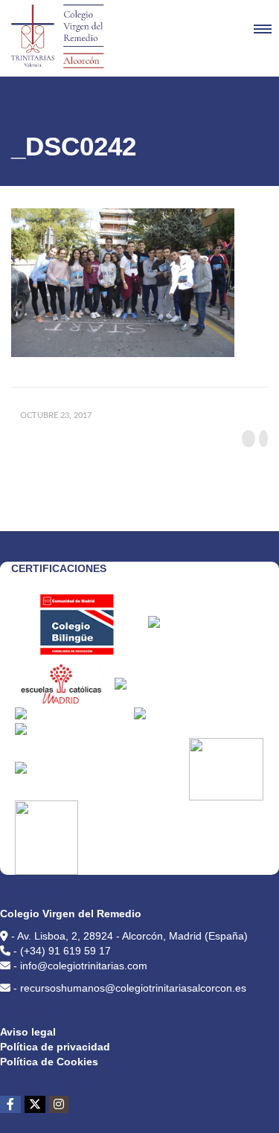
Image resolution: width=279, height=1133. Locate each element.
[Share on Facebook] (248, 438)
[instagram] (58, 1104)
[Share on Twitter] (263, 438)
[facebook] (10, 1104)
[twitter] (35, 1104)
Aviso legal (28, 1032)
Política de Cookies (49, 1062)
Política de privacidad (55, 1047)
